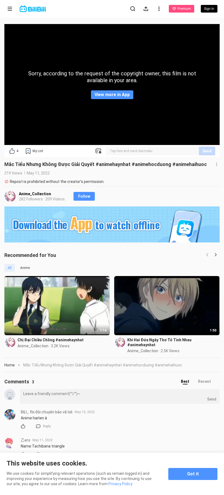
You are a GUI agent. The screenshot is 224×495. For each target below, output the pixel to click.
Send (207, 151)
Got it (193, 473)
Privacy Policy (120, 484)
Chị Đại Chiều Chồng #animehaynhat (50, 340)
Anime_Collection (35, 194)
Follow (84, 196)
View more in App (112, 94)
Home (9, 365)
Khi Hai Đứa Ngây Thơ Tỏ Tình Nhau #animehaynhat (159, 342)
